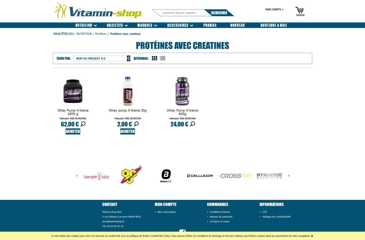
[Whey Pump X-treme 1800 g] (73, 92)
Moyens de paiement (220, 216)
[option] (96, 175)
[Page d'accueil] (98, 10)
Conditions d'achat (219, 211)
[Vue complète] (162, 58)
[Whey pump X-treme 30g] (127, 92)
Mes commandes (166, 211)
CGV (264, 211)
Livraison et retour (219, 221)
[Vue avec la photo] (154, 58)
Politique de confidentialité (276, 216)
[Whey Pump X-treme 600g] (182, 92)
